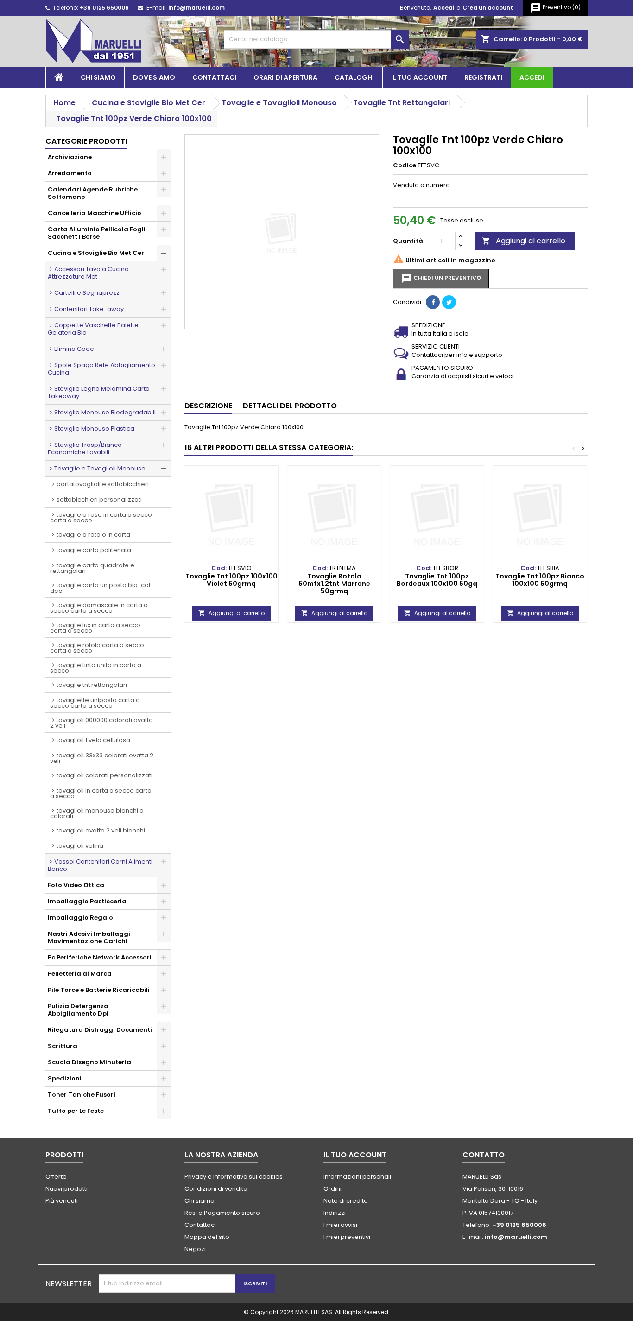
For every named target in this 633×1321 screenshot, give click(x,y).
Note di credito (345, 1200)
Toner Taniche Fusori (81, 1094)
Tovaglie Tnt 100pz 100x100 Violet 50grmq (231, 580)
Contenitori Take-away (89, 309)
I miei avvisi (340, 1224)
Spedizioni (65, 1078)
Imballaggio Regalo (80, 917)
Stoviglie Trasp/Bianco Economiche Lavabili (85, 448)
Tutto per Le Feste (76, 1110)
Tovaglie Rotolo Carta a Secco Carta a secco (97, 648)
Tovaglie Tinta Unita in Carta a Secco (95, 667)
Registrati (483, 77)
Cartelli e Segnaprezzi (87, 292)
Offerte (56, 1176)
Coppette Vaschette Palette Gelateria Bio (93, 329)
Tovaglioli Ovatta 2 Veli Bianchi (101, 830)
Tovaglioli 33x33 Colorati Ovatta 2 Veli (101, 758)
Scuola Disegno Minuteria (89, 1062)
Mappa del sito (206, 1236)
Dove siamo (154, 77)
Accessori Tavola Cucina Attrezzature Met (88, 273)
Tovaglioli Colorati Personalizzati (104, 775)
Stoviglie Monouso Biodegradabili (105, 412)
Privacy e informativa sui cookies (233, 1176)
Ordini (332, 1188)
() (555, 7)
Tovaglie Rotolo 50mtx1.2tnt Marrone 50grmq (334, 584)
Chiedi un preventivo (441, 278)
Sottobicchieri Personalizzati (99, 499)
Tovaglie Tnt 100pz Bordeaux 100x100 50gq (437, 580)
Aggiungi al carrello (523, 240)
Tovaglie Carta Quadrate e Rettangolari (92, 568)
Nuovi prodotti (66, 1188)
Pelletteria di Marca (80, 973)
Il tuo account (419, 77)
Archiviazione (70, 156)
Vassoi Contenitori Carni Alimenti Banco (100, 865)
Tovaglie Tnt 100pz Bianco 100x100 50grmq (539, 580)
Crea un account (487, 8)
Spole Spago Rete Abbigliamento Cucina (101, 369)
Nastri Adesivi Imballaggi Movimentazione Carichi (89, 937)
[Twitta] (449, 302)
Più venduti (61, 1200)
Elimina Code (74, 348)
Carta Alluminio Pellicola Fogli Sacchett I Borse (97, 233)
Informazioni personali (357, 1176)
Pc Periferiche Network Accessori (100, 957)
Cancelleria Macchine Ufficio (94, 213)
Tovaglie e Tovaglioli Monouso (100, 468)
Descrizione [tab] (208, 405)
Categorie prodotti (86, 141)
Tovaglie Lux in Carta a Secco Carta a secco (95, 628)
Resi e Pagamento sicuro (222, 1212)
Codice (404, 165)
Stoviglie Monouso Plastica (94, 428)
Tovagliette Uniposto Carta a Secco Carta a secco (95, 703)
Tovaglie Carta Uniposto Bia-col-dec (101, 588)
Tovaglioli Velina (80, 845)
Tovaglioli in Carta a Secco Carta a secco (101, 793)
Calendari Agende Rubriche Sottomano (93, 193)
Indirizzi (334, 1212)
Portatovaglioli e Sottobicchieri (103, 484)
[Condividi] (433, 302)
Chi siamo (98, 77)
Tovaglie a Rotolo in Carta (93, 534)
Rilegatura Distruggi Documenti (100, 1029)
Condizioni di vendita (215, 1188)
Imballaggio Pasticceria (87, 901)
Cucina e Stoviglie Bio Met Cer (96, 252)
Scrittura (62, 1046)
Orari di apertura (285, 77)
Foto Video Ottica (76, 885)
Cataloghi (354, 77)
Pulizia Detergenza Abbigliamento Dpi (78, 1010)
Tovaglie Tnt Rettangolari (92, 684)
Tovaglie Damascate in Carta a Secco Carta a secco (99, 608)
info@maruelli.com (196, 8)
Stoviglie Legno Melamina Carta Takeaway (99, 392)
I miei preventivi (346, 1236)
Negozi (195, 1249)
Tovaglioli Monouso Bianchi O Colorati (97, 813)
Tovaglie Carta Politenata (94, 550)
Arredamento (70, 173)
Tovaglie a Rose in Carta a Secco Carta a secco (101, 517)
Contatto (483, 1155)
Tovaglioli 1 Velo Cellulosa (93, 740)
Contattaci (214, 77)
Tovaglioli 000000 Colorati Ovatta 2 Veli (101, 723)
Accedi (443, 8)
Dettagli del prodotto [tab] (290, 405)
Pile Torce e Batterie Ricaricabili (99, 989)
